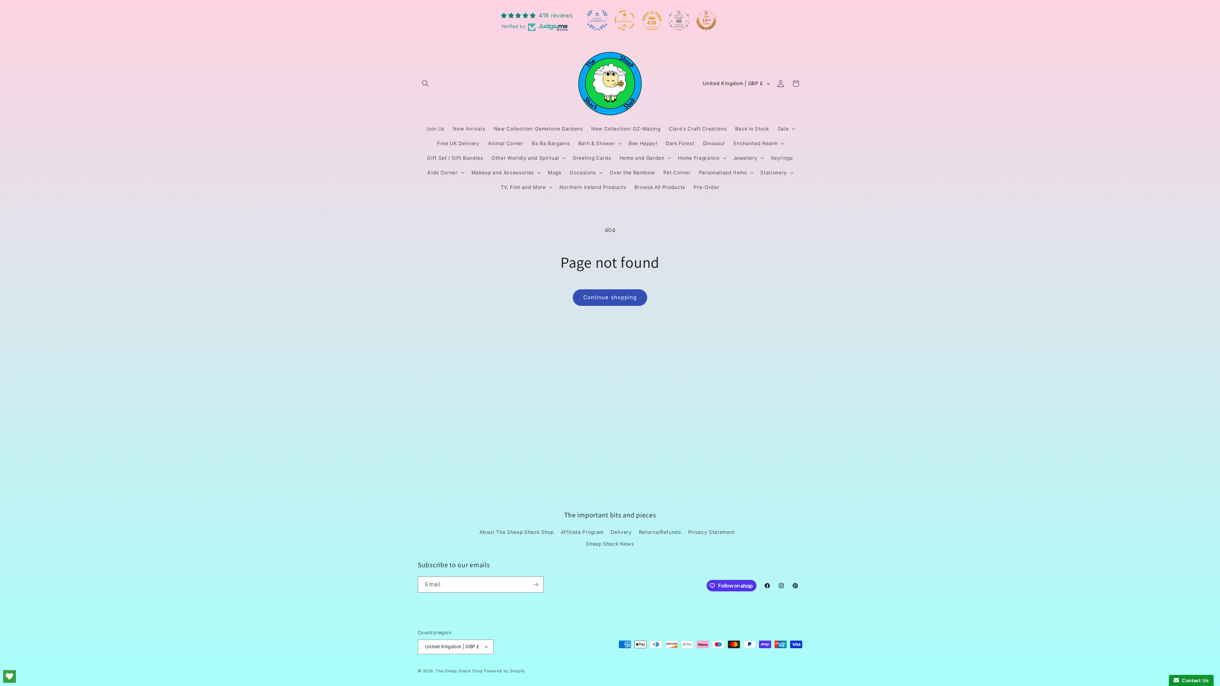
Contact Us (1194, 680)
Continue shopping (610, 297)
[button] (425, 83)
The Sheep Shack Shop (459, 671)
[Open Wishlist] (9, 676)
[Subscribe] (535, 584)
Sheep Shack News (610, 544)
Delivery (621, 532)
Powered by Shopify (504, 671)
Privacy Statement (711, 532)
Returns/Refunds (660, 532)
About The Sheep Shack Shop (516, 532)
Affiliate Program (582, 532)
